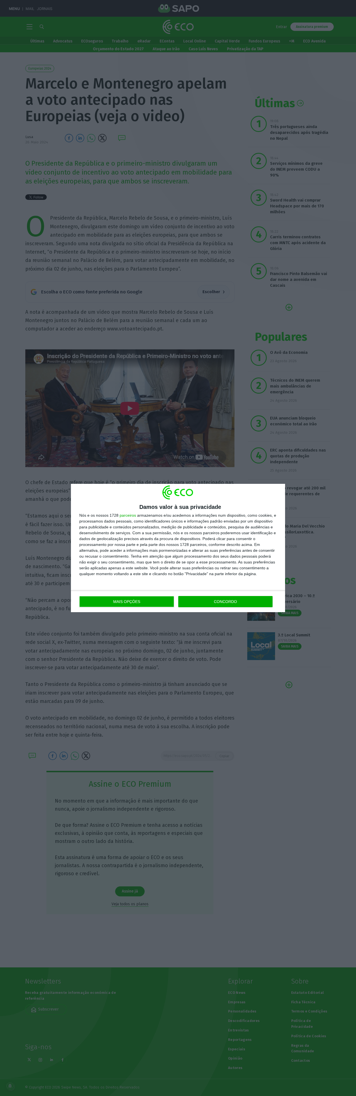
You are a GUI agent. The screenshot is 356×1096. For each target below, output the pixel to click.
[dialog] (178, 548)
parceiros (128, 515)
